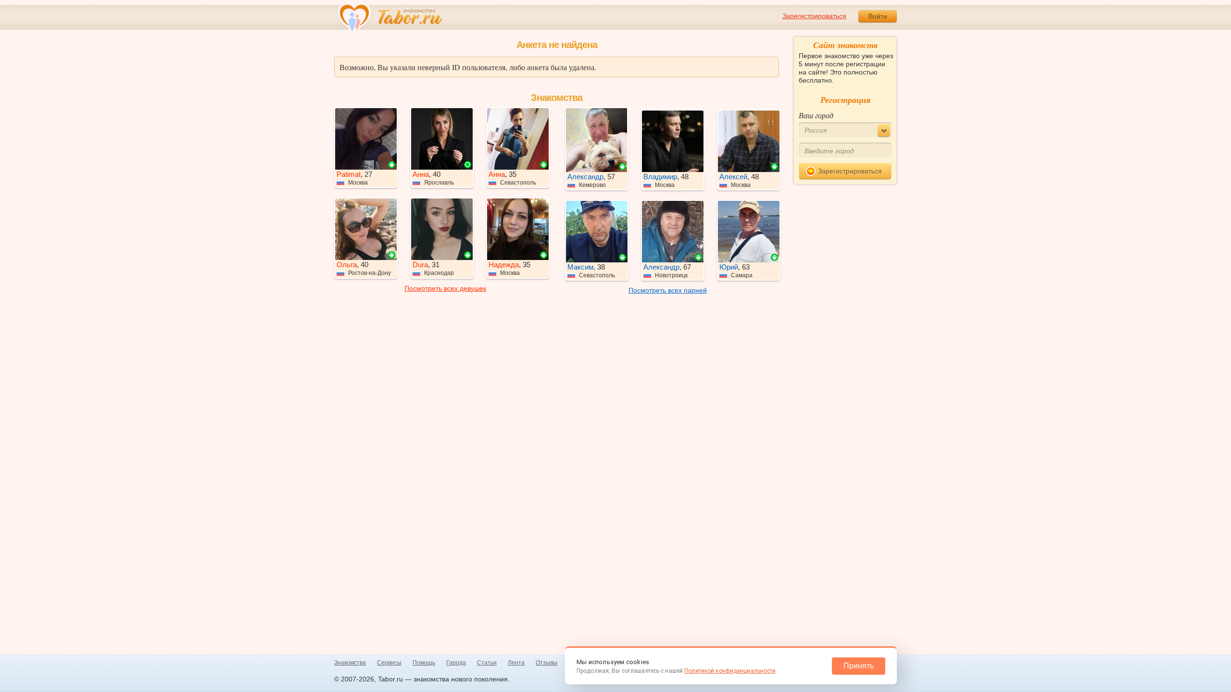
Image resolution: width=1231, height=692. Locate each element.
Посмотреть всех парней (667, 290)
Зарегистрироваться (814, 16)
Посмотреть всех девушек (445, 288)
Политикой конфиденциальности (730, 670)
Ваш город (816, 115)
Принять (858, 666)
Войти (877, 16)
